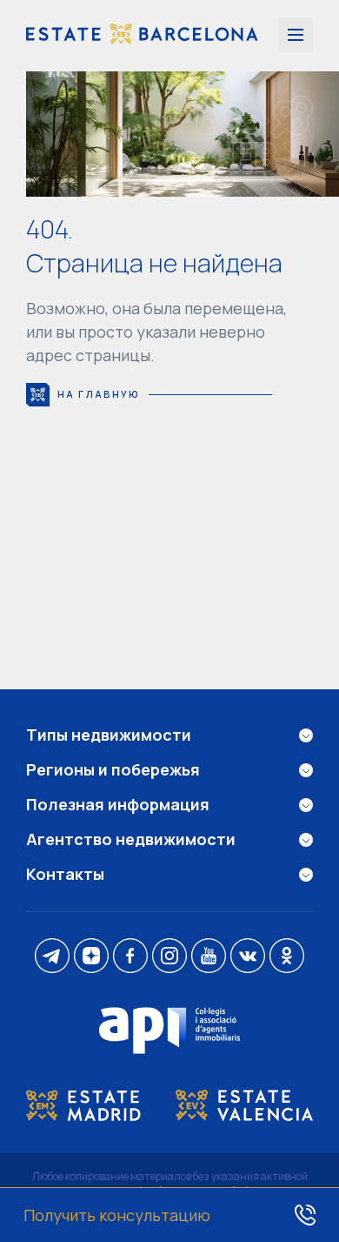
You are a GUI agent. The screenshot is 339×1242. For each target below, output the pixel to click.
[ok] (286, 957)
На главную (99, 393)
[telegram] (52, 957)
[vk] (247, 957)
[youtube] (208, 957)
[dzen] (91, 957)
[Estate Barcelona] (142, 35)
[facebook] (130, 957)
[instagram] (169, 957)
